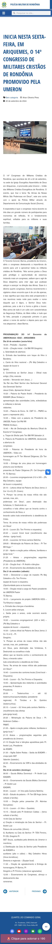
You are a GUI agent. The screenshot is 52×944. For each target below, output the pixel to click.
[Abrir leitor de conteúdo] (46, 927)
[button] (3, 13)
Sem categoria (12, 97)
